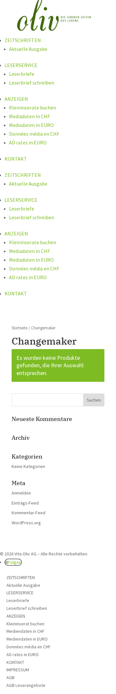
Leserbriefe (21, 74)
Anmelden (21, 493)
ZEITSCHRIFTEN (23, 40)
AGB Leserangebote (25, 685)
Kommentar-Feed (28, 513)
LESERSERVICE (21, 65)
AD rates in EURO (28, 142)
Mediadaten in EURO (31, 125)
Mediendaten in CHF (25, 631)
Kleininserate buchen (32, 107)
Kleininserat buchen (25, 624)
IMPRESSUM (17, 670)
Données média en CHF (34, 134)
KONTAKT (16, 158)
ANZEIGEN (16, 99)
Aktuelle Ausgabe (28, 49)
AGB (10, 677)
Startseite (19, 328)
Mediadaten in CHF (29, 116)
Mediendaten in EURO (27, 639)
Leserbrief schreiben (31, 82)
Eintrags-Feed (25, 503)
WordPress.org (26, 523)
